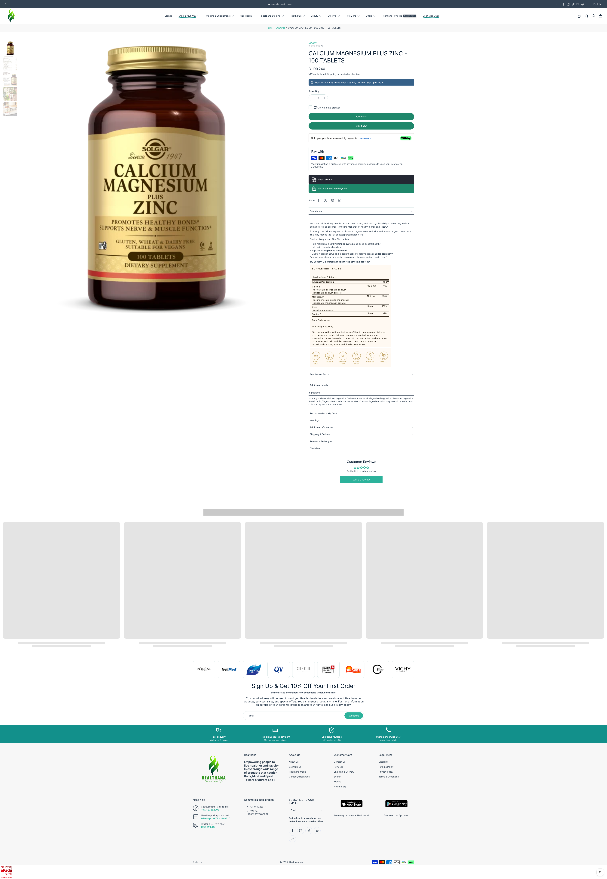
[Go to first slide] (411, 669)
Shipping (332, 74)
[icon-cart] (600, 16)
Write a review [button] (361, 479)
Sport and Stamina (270, 16)
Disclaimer (384, 761)
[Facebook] (563, 4)
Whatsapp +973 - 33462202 (216, 818)
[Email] (578, 4)
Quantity (314, 91)
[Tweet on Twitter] (325, 200)
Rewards (338, 766)
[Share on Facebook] (318, 200)
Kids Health (246, 16)
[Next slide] (556, 4)
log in (380, 82)
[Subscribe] (320, 810)
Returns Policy (386, 766)
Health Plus (295, 16)
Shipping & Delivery (344, 771)
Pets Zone (351, 16)
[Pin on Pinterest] (332, 200)
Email (293, 810)
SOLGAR (280, 27)
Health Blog (340, 786)
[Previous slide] (5, 4)
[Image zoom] (158, 181)
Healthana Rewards (392, 16)
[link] (204, 669)
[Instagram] (568, 4)
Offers (369, 16)
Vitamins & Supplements (217, 16)
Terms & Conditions (389, 776)
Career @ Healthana (299, 776)
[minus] (312, 98)
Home (270, 27)
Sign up (371, 82)
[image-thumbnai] (10, 48)
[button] (361, 116)
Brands (168, 16)
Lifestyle (332, 16)
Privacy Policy (386, 771)
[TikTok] (573, 4)
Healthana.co (296, 862)
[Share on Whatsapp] (339, 200)
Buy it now (361, 125)
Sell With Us (295, 766)
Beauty (314, 16)
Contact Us (339, 761)
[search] (586, 16)
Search (337, 776)
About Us (293, 761)
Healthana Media (297, 771)
